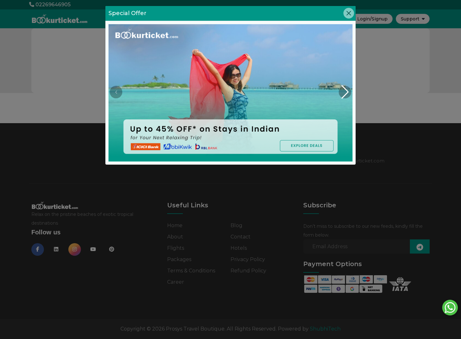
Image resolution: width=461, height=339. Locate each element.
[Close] (348, 13)
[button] (345, 92)
